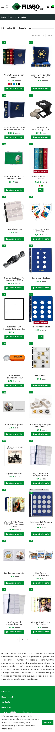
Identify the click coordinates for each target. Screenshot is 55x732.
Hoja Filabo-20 (41, 375)
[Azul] (14, 84)
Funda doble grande (14, 424)
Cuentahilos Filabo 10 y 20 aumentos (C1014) (14, 279)
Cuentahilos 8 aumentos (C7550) (41, 128)
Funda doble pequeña (14, 573)
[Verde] (16, 84)
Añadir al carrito (15, 88)
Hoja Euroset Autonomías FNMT (41, 574)
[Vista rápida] (14, 72)
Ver (40, 190)
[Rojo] (9, 84)
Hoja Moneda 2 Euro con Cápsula (41, 523)
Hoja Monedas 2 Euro (41, 327)
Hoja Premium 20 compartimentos (41, 474)
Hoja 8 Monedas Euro (41, 278)
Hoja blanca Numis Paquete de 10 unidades (14, 328)
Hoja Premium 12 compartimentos (14, 623)
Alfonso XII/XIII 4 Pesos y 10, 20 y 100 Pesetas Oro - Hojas (14, 524)
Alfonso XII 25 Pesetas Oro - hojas (41, 623)
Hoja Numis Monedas (14, 229)
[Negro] (19, 84)
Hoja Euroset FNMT (14, 473)
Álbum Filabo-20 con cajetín (41, 177)
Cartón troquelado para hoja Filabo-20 (41, 425)
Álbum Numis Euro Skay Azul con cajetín (41, 76)
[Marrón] (11, 84)
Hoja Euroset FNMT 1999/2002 (41, 230)
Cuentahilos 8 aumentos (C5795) (14, 376)
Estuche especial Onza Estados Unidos (14, 177)
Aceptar (47, 722)
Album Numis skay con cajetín (14, 76)
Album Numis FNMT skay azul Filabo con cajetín (14, 128)
